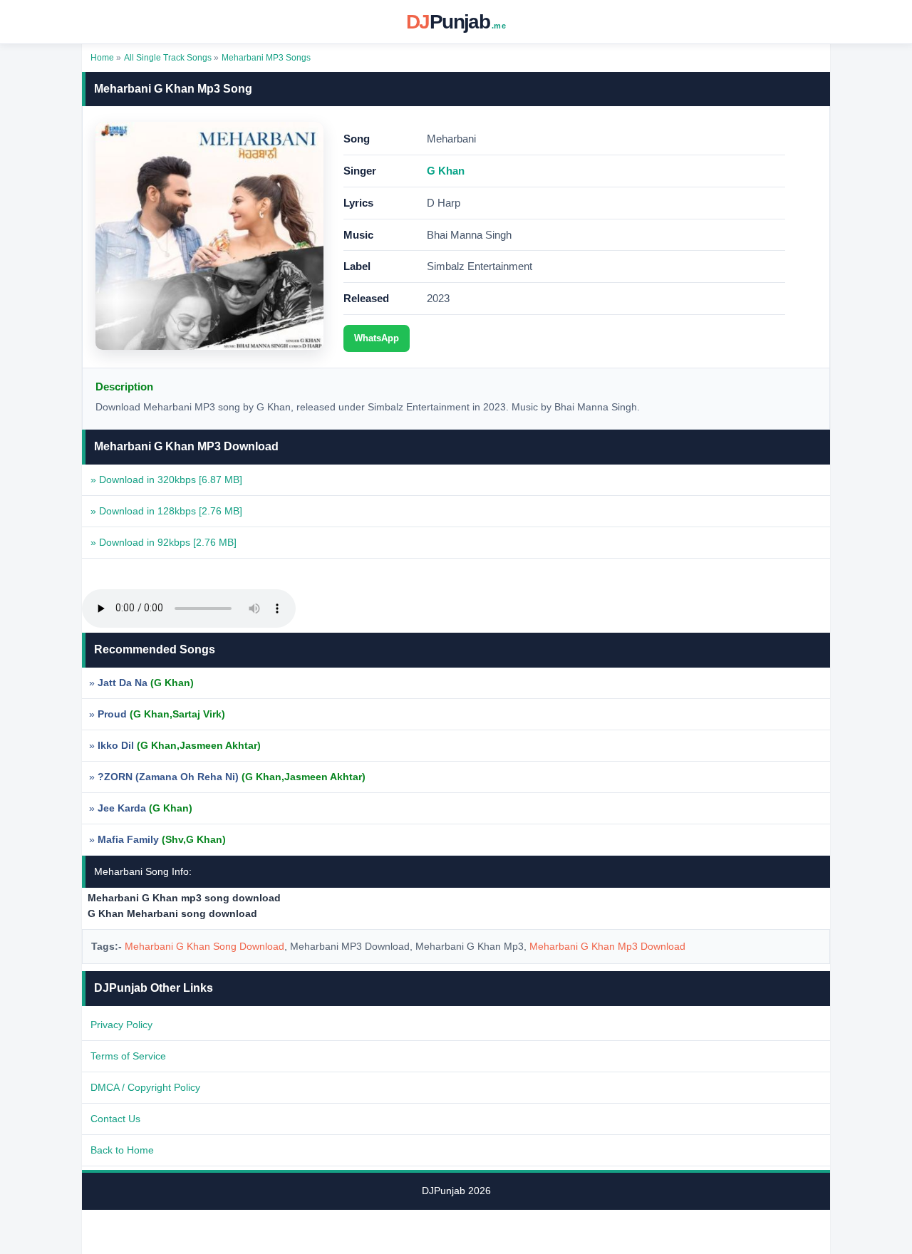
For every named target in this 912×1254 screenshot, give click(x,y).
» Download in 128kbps (166, 511)
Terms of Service (128, 1056)
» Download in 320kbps (166, 479)
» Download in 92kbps (163, 542)
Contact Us (115, 1118)
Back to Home (122, 1150)
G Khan (446, 171)
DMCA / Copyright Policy (145, 1087)
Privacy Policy (121, 1024)
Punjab (456, 22)
